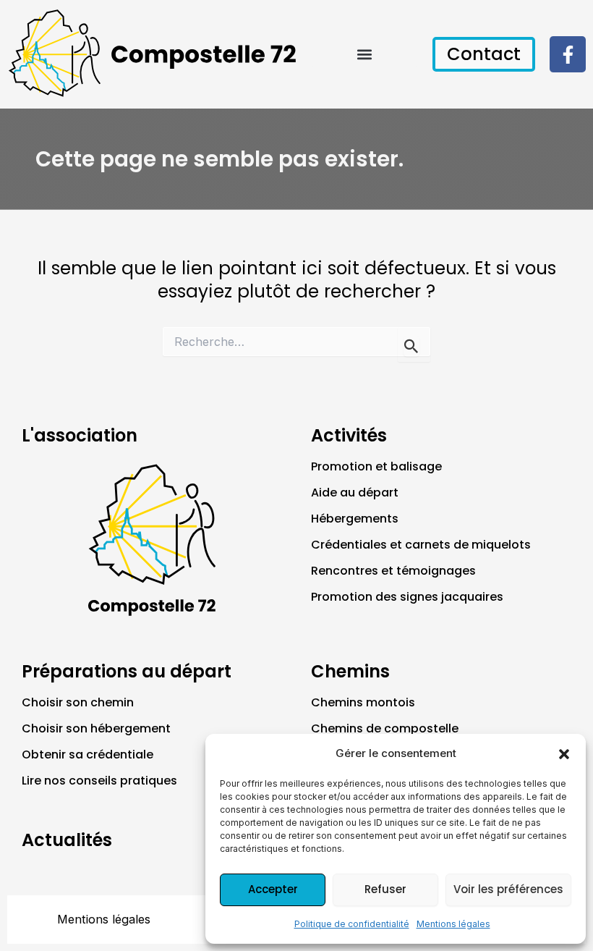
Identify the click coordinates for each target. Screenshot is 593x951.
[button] (564, 754)
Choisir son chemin (78, 702)
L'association (79, 435)
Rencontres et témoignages (393, 570)
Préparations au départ (126, 671)
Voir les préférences (508, 889)
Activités (349, 435)
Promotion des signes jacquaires (407, 596)
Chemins (350, 671)
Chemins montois (363, 702)
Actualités (67, 840)
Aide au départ (354, 492)
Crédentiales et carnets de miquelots (421, 544)
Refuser (385, 889)
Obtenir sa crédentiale (87, 754)
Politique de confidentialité (351, 923)
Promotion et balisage (376, 466)
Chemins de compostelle (384, 728)
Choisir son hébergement (96, 728)
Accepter (273, 889)
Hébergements (354, 518)
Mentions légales (453, 923)
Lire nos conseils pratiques (99, 780)
